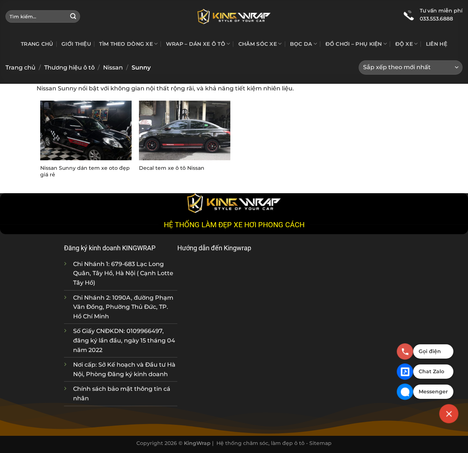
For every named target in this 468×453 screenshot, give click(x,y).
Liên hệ (436, 44)
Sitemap (320, 443)
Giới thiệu (76, 44)
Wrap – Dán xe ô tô (195, 44)
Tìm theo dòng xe (126, 44)
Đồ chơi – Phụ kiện (353, 44)
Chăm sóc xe (257, 44)
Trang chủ (37, 44)
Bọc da (301, 44)
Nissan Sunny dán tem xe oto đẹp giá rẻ (85, 171)
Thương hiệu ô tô (69, 67)
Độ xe (404, 44)
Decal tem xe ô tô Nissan (171, 168)
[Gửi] (73, 16)
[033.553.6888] (408, 15)
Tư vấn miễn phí (441, 11)
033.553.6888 (436, 19)
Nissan (113, 67)
